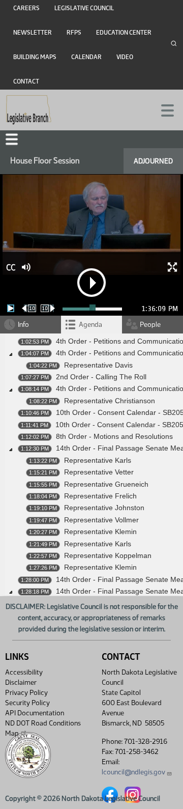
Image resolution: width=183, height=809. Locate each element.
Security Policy (27, 703)
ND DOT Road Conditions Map (43, 728)
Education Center (123, 32)
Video (124, 57)
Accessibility (24, 672)
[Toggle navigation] (163, 109)
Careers (26, 8)
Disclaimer (21, 682)
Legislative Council (84, 8)
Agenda (90, 324)
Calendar (86, 57)
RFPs (74, 32)
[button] (12, 139)
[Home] (28, 110)
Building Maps (34, 57)
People (150, 324)
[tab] (91, 324)
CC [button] (10, 267)
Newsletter (32, 32)
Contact (26, 81)
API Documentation (34, 713)
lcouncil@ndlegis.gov (133, 772)
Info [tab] (23, 324)
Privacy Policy (26, 692)
